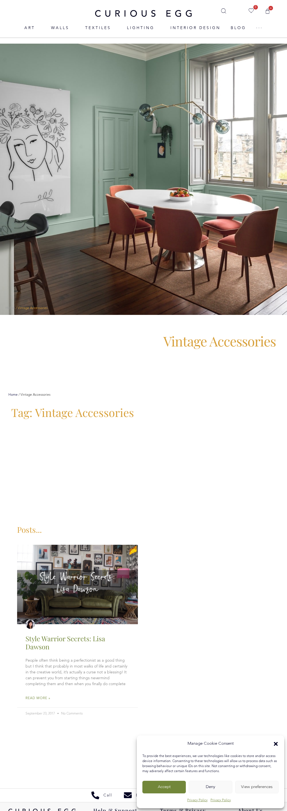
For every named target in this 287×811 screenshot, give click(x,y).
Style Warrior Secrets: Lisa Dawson (65, 642)
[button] (276, 744)
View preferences (256, 787)
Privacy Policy (197, 800)
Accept (164, 787)
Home (10, 308)
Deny (210, 787)
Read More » (38, 698)
